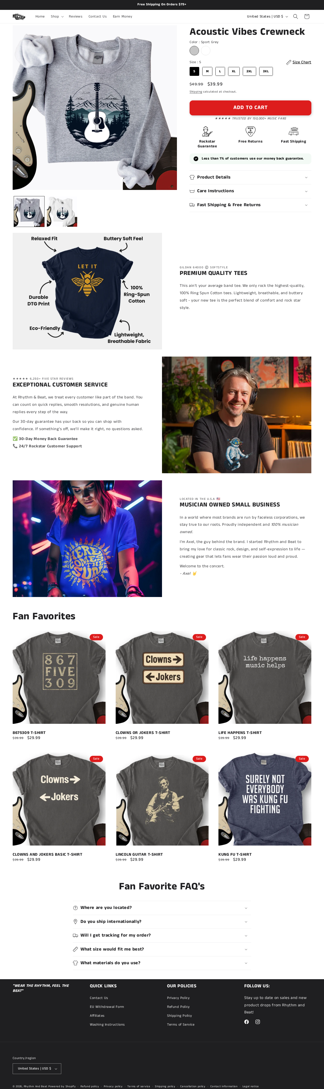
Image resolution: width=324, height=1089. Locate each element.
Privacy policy (113, 1086)
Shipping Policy (179, 1015)
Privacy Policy (178, 997)
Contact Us (99, 997)
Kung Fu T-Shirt (235, 854)
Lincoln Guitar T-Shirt (139, 854)
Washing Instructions (107, 1024)
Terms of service (138, 1086)
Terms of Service (181, 1024)
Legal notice (250, 1086)
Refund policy (89, 1086)
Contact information (224, 1086)
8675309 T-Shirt (29, 732)
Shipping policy (165, 1086)
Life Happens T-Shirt (240, 732)
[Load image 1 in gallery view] (29, 211)
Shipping (196, 92)
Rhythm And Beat (36, 1086)
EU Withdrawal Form (107, 1006)
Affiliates (97, 1015)
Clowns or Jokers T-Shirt (143, 732)
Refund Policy (178, 1006)
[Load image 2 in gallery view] (62, 211)
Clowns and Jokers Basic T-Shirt (48, 854)
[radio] (194, 50)
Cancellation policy (193, 1086)
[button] (57, 16)
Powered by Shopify (62, 1086)
